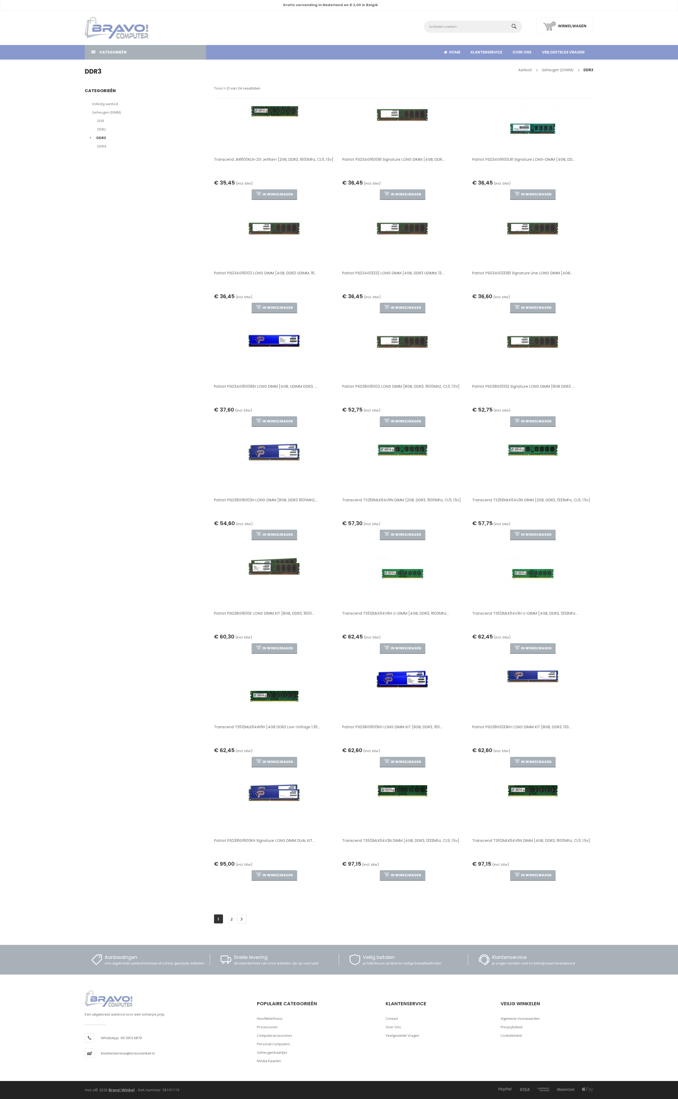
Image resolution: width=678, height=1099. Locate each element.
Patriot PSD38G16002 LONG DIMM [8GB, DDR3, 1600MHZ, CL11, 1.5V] (401, 386)
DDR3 (588, 69)
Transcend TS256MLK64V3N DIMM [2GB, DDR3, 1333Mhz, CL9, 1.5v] (531, 500)
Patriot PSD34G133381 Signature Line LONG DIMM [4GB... (522, 273)
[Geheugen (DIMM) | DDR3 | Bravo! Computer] (108, 28)
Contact (392, 1018)
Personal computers (273, 1044)
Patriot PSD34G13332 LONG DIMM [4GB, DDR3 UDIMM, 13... (393, 273)
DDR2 (101, 129)
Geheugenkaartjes (272, 1052)
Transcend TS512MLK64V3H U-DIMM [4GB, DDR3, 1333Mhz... (525, 613)
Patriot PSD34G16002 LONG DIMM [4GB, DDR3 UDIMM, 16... (265, 273)
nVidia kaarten (269, 1060)
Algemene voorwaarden (520, 1018)
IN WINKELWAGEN (277, 194)
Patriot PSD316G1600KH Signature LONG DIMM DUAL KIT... (264, 840)
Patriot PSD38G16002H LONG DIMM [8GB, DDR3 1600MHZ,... (266, 500)
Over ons (522, 52)
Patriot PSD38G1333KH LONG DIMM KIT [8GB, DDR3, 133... (521, 727)
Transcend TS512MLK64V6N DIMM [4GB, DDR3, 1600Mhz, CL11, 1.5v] (531, 840)
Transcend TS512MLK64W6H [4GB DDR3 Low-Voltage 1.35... (267, 727)
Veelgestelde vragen (563, 52)
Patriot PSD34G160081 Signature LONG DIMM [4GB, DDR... (393, 159)
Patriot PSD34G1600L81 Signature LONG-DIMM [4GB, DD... (523, 159)
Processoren (267, 1027)
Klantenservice (486, 52)
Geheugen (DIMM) (557, 69)
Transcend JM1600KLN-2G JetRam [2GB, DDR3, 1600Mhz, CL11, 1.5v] (273, 159)
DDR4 (101, 146)
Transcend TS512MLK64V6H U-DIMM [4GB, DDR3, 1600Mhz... (395, 613)
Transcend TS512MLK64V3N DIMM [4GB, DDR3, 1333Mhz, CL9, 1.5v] (400, 840)
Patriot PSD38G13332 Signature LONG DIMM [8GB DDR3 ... (523, 386)
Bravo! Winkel (122, 1089)
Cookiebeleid (511, 1035)
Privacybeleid (511, 1027)
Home (454, 52)
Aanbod (525, 69)
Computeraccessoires (274, 1035)
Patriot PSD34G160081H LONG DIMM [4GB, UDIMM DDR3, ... (265, 386)
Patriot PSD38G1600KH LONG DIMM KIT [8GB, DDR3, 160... (392, 727)
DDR (100, 120)
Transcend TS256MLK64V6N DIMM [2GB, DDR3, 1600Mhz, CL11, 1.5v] (401, 500)
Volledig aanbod (105, 103)
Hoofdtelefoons (270, 1018)
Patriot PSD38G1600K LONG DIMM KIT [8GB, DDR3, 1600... (264, 613)
